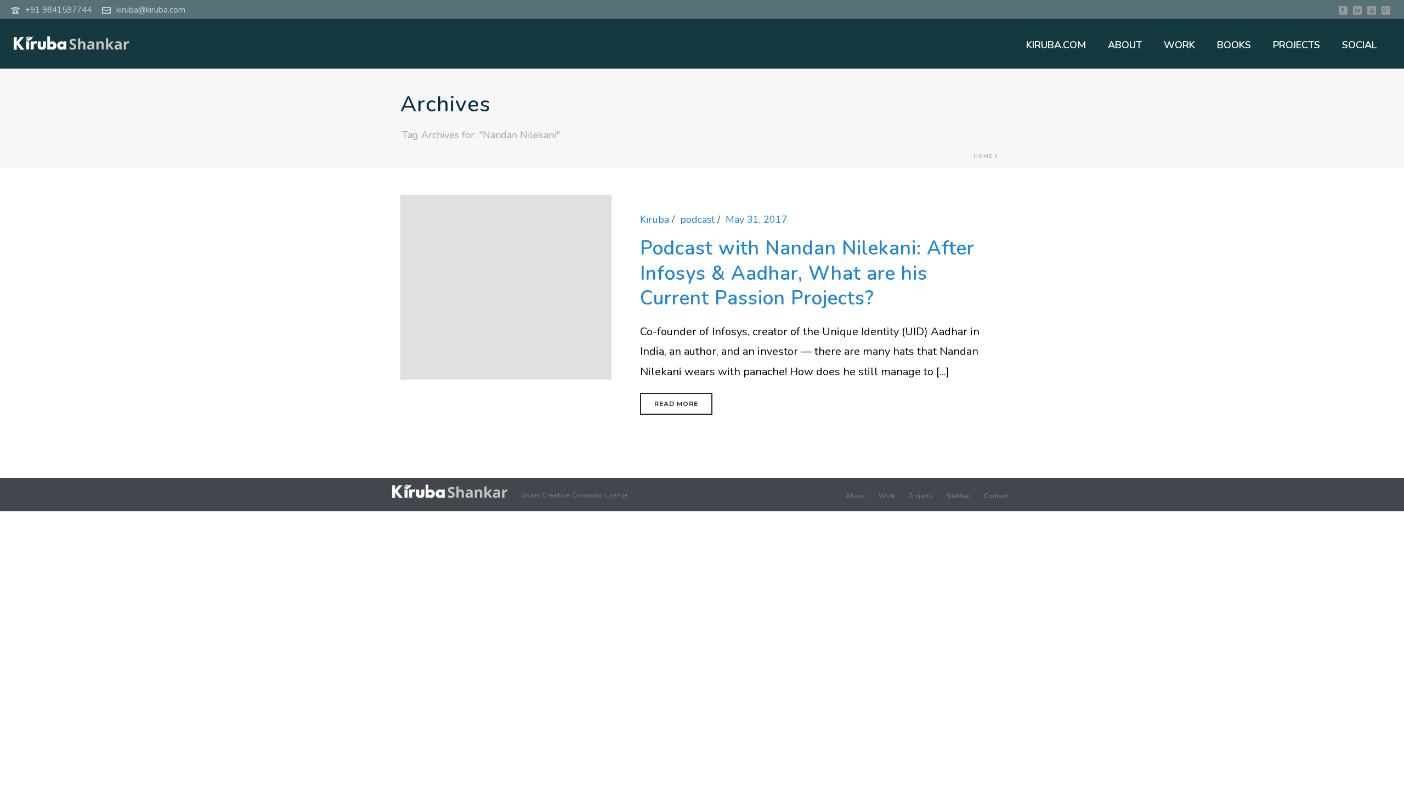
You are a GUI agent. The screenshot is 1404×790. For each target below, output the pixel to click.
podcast (697, 219)
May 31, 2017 (757, 219)
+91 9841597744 (58, 9)
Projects (920, 496)
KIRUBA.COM (1056, 45)
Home (983, 156)
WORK (1179, 45)
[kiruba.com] (449, 491)
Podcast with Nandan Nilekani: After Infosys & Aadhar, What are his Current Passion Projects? (807, 273)
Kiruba (654, 219)
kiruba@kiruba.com (150, 9)
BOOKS (1234, 45)
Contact (996, 496)
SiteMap (958, 496)
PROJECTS (1296, 45)
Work (887, 496)
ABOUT (1125, 45)
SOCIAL (1359, 45)
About (855, 496)
